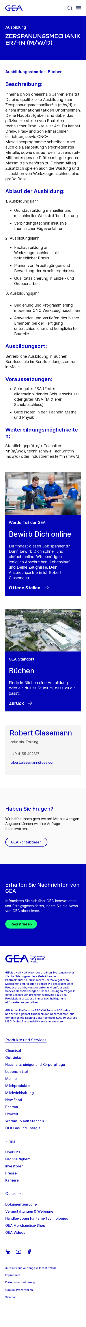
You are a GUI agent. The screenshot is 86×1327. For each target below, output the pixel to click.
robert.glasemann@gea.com (32, 762)
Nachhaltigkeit (17, 1159)
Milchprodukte (17, 1085)
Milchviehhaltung (19, 1093)
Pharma (11, 1107)
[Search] (70, 8)
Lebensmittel (16, 1071)
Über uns (12, 1152)
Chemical (13, 1050)
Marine (11, 1078)
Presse (11, 1173)
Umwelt (11, 1114)
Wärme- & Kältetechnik (24, 1121)
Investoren (14, 1166)
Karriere (12, 1180)
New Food (13, 1100)
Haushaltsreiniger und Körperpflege (35, 1064)
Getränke (13, 1057)
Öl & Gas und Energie (23, 1128)
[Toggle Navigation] (78, 8)
